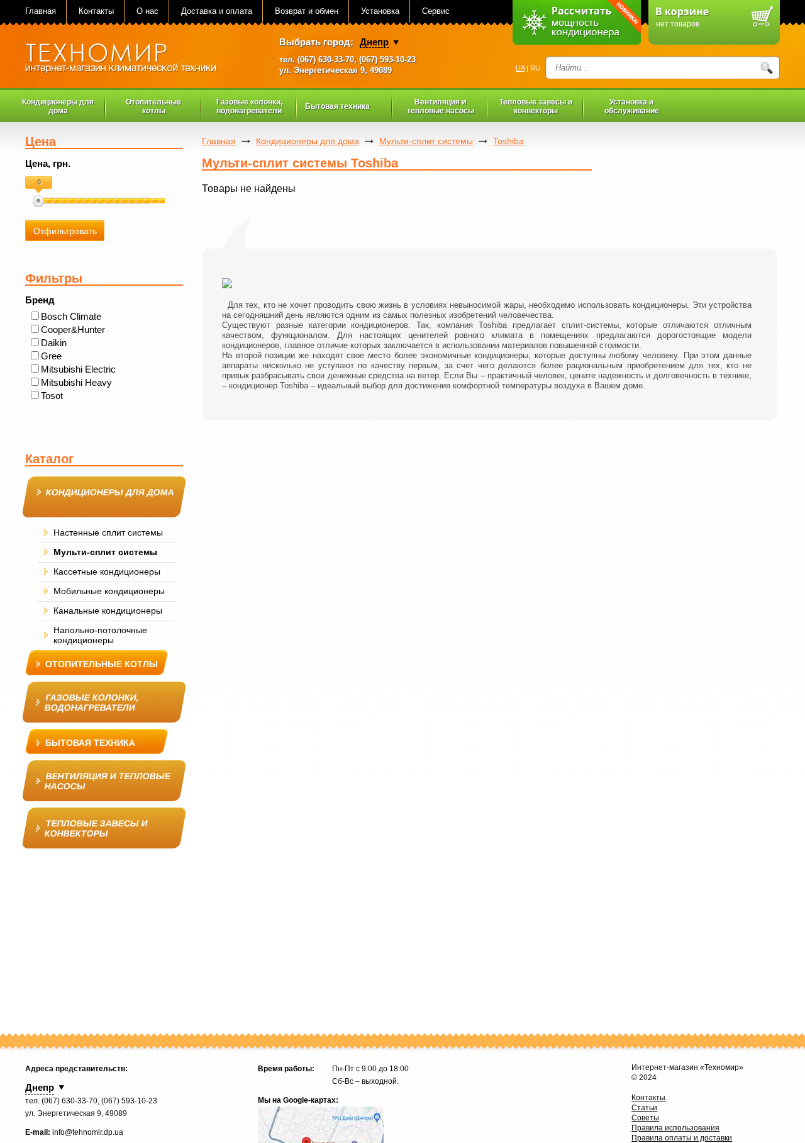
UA (520, 68)
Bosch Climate (71, 316)
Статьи (644, 1107)
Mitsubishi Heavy (76, 382)
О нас (147, 11)
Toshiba (508, 141)
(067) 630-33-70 (325, 59)
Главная (40, 11)
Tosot (52, 395)
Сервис (436, 11)
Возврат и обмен (306, 11)
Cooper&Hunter (73, 329)
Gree (51, 356)
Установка (380, 11)
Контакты (96, 11)
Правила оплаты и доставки (681, 1138)
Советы (645, 1117)
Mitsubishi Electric (78, 369)
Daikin (54, 342)
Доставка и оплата (216, 11)
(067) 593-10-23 (387, 59)
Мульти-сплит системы (426, 141)
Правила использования (675, 1127)
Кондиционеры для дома (307, 141)
